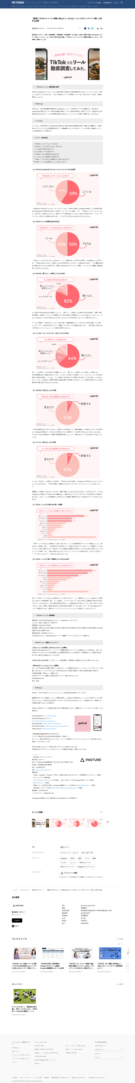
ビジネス (82, 6)
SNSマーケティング (67, 867)
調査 (79, 858)
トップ (15, 890)
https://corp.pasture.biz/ (43, 770)
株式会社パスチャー (38, 890)
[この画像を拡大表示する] (40, 823)
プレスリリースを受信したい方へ (21, 1055)
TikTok (72, 858)
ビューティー (52, 6)
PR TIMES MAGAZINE (40, 1056)
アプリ (36, 6)
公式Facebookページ (100, 1046)
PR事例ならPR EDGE (71, 1053)
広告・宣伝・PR (87, 853)
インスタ (63, 862)
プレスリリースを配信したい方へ (21, 1058)
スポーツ (96, 6)
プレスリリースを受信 (94, 3)
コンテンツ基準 (38, 1077)
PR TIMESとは (16, 1048)
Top (13, 6)
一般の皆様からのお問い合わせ (96, 1077)
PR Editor (37, 1063)
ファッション (62, 6)
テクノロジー (20, 6)
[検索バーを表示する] (121, 2)
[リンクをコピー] (101, 28)
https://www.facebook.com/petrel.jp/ (57, 726)
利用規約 (46, 1077)
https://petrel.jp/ (52, 716)
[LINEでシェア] (92, 28)
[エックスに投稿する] (85, 28)
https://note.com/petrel (49, 728)
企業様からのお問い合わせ (78, 1077)
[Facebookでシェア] (88, 28)
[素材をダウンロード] (97, 28)
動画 (94, 858)
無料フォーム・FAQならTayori (74, 1049)
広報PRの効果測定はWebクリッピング (45, 1060)
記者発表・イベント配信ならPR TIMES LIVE (46, 1053)
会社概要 (14, 1077)
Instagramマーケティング (85, 867)
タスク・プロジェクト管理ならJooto (75, 1046)
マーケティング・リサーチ (69, 853)
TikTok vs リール (84, 862)
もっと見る (120, 939)
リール (87, 858)
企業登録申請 (107, 3)
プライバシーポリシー (25, 1077)
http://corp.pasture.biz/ (88, 905)
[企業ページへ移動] (18, 906)
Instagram (63, 858)
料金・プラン (15, 1051)
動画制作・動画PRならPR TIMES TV (44, 1049)
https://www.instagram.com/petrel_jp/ (43, 721)
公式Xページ (98, 1054)
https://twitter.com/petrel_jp (52, 723)
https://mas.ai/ (37, 782)
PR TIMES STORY (39, 1046)
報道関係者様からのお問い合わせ (60, 1077)
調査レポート (64, 847)
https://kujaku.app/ (82, 785)
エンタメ (43, 6)
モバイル (29, 6)
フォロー (17, 920)
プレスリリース (24, 890)
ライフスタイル (73, 6)
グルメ (89, 6)
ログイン (116, 3)
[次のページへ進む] (108, 822)
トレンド (73, 862)
